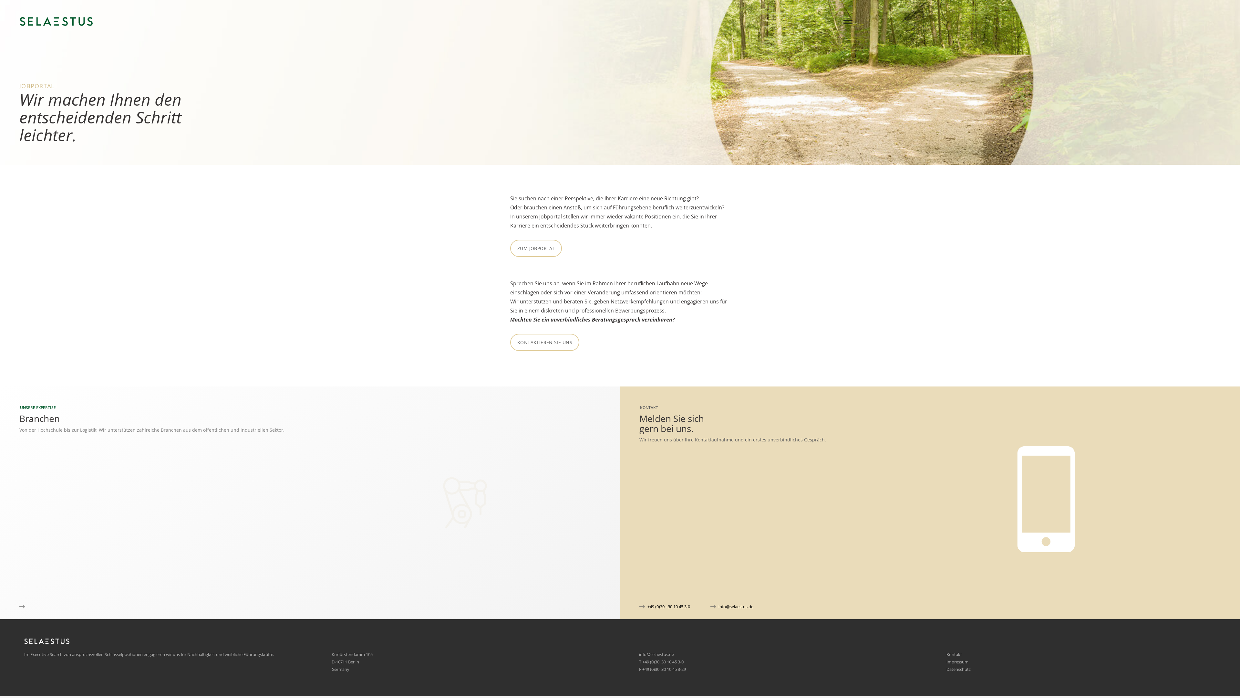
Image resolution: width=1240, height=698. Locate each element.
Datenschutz (958, 669)
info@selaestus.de (735, 606)
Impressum (957, 662)
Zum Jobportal (536, 248)
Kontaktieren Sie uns (544, 342)
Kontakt (954, 654)
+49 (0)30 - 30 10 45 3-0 (668, 606)
